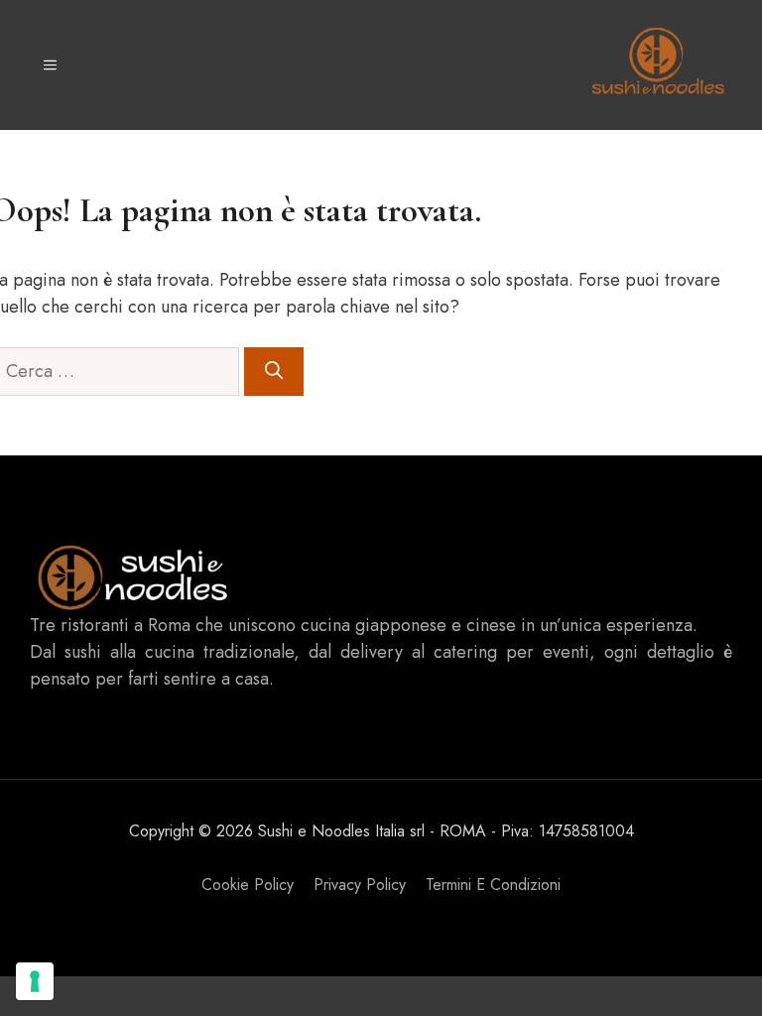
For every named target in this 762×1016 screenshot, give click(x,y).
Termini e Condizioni (493, 884)
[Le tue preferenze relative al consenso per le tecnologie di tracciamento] (35, 981)
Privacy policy (360, 884)
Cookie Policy (247, 884)
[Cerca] (274, 371)
